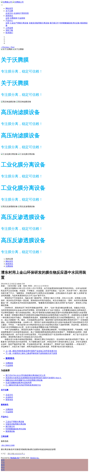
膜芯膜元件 (10, 426)
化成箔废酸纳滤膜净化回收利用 (19, 383)
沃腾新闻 (9, 266)
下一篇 (31, 353)
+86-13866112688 (7, 445)
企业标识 (9, 397)
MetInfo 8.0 (14, 458)
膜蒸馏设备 (10, 431)
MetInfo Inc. (34, 458)
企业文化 (9, 395)
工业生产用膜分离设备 (15, 422)
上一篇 (31, 351)
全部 (7, 18)
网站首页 (9, 8)
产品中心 (4, 417)
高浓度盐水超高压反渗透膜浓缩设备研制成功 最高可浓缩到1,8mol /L (33, 378)
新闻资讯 (9, 264)
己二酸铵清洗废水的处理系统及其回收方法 (23, 385)
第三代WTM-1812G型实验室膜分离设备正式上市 (25, 375)
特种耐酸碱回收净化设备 (16, 429)
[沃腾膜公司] (44, 2)
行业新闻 (9, 365)
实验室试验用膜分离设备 (16, 424)
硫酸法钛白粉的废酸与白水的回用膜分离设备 (24, 380)
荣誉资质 (9, 400)
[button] (5, 47)
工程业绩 (4, 436)
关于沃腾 (4, 390)
